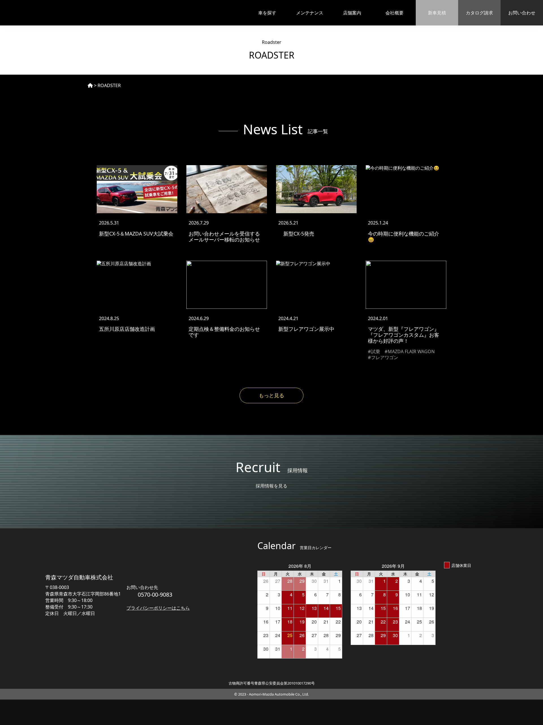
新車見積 (437, 13)
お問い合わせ (521, 13)
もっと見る (271, 395)
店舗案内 (352, 13)
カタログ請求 (479, 13)
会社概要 (394, 13)
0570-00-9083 (155, 594)
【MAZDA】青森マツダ (37, 13)
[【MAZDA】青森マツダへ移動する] (90, 85)
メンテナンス (309, 13)
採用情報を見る (271, 486)
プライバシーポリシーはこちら (158, 608)
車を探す (267, 13)
